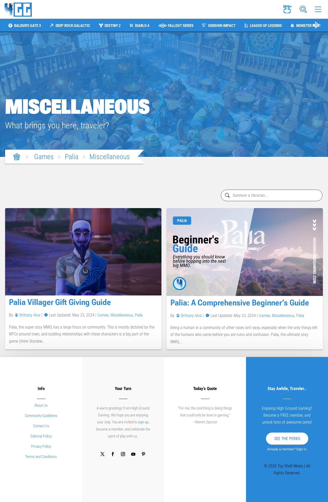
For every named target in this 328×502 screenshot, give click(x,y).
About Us (41, 405)
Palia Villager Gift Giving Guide (60, 302)
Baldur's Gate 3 (27, 25)
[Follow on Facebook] (113, 454)
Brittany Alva (29, 315)
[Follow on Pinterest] (143, 454)
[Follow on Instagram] (123, 454)
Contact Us (41, 426)
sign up (143, 422)
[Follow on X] (102, 454)
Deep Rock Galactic (73, 25)
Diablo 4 (142, 25)
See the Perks (287, 438)
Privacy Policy (41, 446)
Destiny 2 (113, 25)
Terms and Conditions (41, 456)
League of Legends (266, 25)
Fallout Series (180, 25)
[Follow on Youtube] (133, 454)
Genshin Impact (221, 25)
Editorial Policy (41, 436)
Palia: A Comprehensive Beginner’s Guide (239, 303)
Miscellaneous (109, 156)
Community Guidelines (41, 415)
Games (44, 156)
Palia (71, 156)
